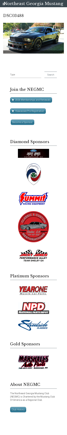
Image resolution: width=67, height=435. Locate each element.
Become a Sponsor (22, 122)
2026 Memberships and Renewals (33, 100)
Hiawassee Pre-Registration (29, 111)
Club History (18, 409)
